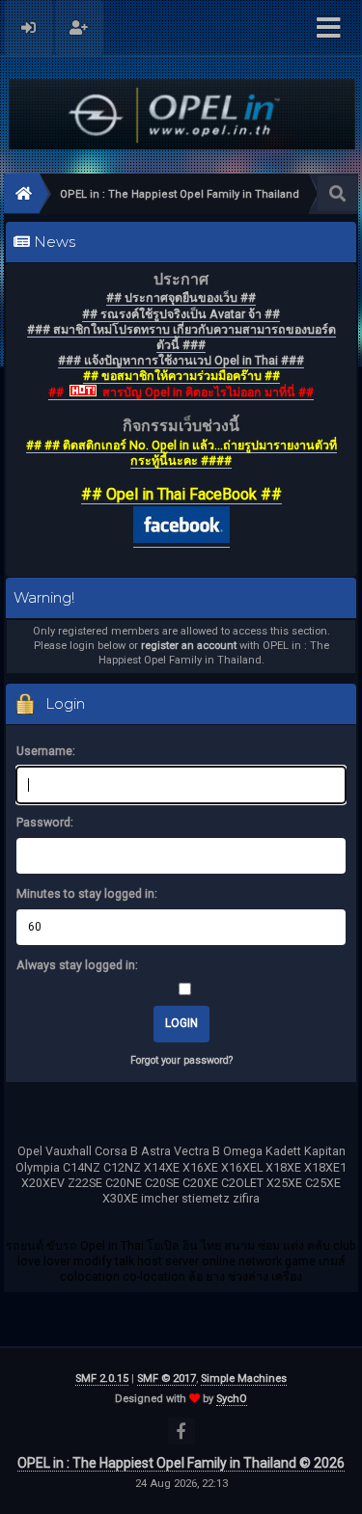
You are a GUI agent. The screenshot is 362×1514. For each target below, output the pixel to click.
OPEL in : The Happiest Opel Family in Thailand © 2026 (181, 1463)
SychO (231, 1398)
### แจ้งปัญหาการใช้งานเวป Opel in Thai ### (181, 360)
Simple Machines (244, 1378)
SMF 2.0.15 (101, 1378)
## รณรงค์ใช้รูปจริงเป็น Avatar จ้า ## (181, 314)
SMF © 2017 (166, 1378)
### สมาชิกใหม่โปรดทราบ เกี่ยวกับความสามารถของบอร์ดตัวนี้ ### (181, 337)
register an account (189, 645)
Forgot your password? (181, 1060)
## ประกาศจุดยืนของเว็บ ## (181, 297)
